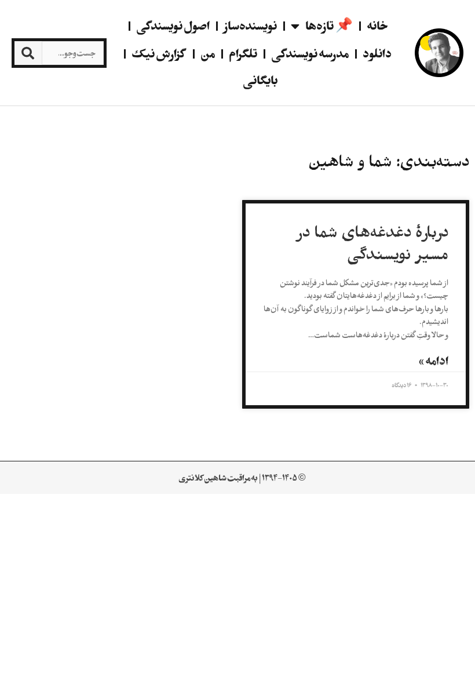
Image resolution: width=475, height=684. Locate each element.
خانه (377, 25)
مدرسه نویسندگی (310, 53)
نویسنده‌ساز (250, 25)
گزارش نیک (159, 53)
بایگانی (260, 80)
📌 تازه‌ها (329, 25)
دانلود (377, 53)
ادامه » (433, 360)
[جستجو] (28, 53)
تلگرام (243, 53)
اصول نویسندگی (173, 25)
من (207, 53)
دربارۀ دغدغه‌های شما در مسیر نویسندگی (372, 243)
